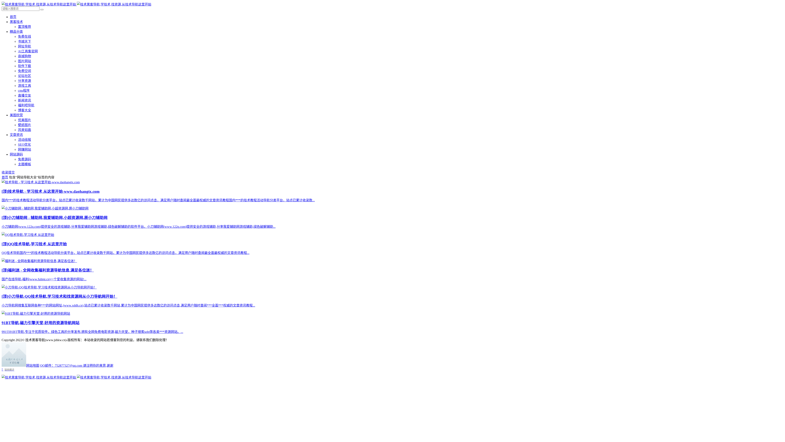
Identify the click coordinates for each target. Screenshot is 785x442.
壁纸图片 (24, 125)
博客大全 (24, 110)
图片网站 (24, 61)
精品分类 (16, 31)
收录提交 (8, 172)
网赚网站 (24, 149)
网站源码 (16, 154)
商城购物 (24, 56)
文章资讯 (16, 134)
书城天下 (24, 41)
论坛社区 (24, 76)
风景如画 (24, 130)
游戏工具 (24, 85)
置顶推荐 (24, 26)
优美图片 (24, 120)
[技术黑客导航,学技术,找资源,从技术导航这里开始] (76, 4)
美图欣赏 (16, 115)
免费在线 (24, 36)
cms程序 (24, 90)
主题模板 (24, 164)
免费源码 (24, 159)
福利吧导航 (26, 105)
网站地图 (32, 365)
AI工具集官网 (28, 51)
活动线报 (24, 139)
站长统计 (9, 369)
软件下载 (24, 66)
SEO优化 (24, 144)
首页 (13, 17)
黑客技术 (16, 22)
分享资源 (24, 80)
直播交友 (24, 95)
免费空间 (24, 71)
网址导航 (24, 46)
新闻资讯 (24, 100)
